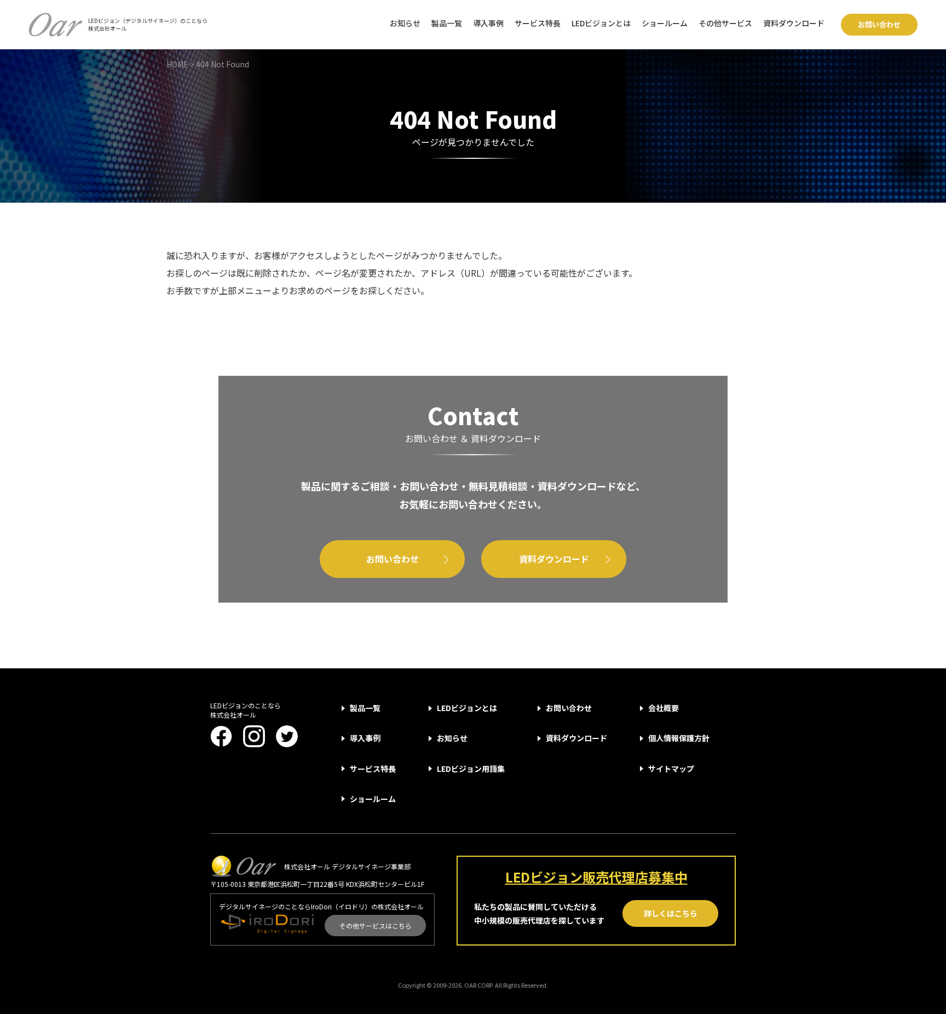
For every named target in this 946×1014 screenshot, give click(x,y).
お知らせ (405, 23)
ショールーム (665, 23)
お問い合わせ (879, 24)
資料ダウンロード (793, 23)
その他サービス (725, 23)
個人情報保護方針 (679, 737)
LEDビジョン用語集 (471, 768)
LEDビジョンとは (601, 23)
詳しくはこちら (670, 913)
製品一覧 (446, 23)
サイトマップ (671, 768)
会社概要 (663, 707)
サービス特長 (538, 23)
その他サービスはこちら (375, 925)
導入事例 (488, 23)
